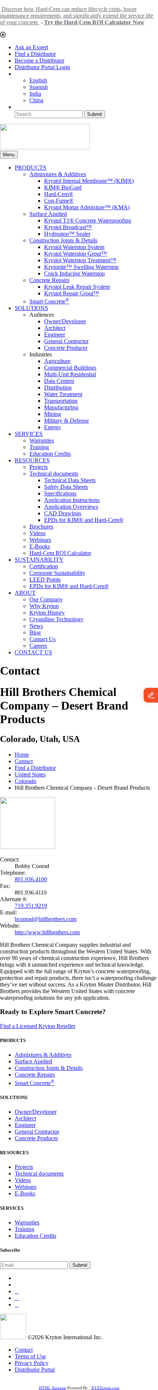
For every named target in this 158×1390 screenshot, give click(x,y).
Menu (9, 154)
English (38, 80)
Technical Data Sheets (70, 480)
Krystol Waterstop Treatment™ (80, 260)
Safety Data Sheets (66, 487)
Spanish (38, 87)
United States (30, 774)
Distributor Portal (35, 1369)
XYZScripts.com (105, 1388)
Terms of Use (30, 1356)
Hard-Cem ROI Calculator (60, 553)
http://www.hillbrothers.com (47, 932)
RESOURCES (32, 460)
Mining (52, 414)
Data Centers (59, 381)
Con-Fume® (58, 201)
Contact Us (42, 639)
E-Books (39, 546)
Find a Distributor (35, 54)
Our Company (46, 599)
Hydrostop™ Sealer (67, 234)
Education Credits (50, 454)
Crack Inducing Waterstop (74, 273)
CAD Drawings (62, 513)
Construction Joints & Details (63, 240)
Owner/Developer (65, 321)
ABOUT (25, 593)
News (36, 626)
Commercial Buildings (70, 368)
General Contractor (66, 341)
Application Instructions (72, 500)
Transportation (61, 401)
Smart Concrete (49, 301)
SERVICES (29, 434)
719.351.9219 (31, 906)
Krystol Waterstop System (74, 247)
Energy (52, 427)
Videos (37, 533)
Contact (24, 761)
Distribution (58, 387)
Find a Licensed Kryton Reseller (37, 1026)
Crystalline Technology (56, 619)
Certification (43, 566)
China (36, 100)
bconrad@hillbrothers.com (45, 919)
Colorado (25, 781)
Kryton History (47, 612)
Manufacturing (61, 407)
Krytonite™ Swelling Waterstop (81, 267)
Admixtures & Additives (57, 174)
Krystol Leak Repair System (77, 287)
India (35, 93)
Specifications (60, 493)
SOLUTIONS (31, 308)
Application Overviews (71, 507)
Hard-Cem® (58, 194)
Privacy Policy (32, 1363)
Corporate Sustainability (57, 573)
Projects (38, 467)
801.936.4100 (31, 879)
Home (22, 754)
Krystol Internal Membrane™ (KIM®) (89, 181)
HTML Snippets (52, 1388)
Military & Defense (66, 420)
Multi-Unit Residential (70, 374)
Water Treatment (63, 394)
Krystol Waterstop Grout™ (75, 253)
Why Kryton (44, 606)
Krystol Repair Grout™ (71, 293)
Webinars (40, 540)
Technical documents (53, 473)
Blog (35, 632)
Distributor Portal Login (42, 67)
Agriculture (57, 361)
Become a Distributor (39, 60)
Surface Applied (48, 214)
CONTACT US (33, 652)
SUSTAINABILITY (39, 560)
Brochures (41, 526)
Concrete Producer (65, 348)
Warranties (41, 440)
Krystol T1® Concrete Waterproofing (87, 220)
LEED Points (45, 579)
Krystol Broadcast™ (68, 227)
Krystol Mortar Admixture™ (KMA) (87, 207)
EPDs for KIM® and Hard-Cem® (83, 520)
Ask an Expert (31, 47)
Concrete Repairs (49, 280)
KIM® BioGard (63, 187)
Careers (38, 646)
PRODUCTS (30, 167)
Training (39, 447)
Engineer (54, 334)
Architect (54, 328)
